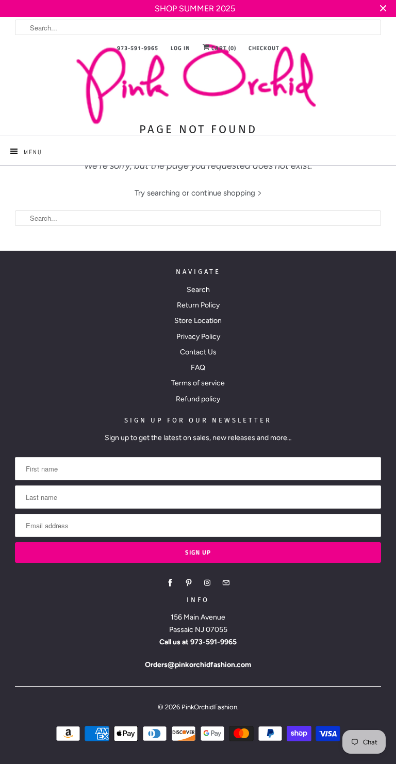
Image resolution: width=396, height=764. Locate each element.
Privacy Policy (198, 336)
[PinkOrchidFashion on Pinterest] (188, 583)
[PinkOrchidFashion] (198, 83)
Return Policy (198, 305)
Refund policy (198, 399)
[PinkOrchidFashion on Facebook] (170, 583)
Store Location (198, 320)
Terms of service (198, 383)
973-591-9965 (137, 48)
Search (198, 289)
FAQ (198, 367)
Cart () (223, 48)
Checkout (264, 48)
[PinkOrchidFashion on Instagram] (207, 583)
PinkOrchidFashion (209, 707)
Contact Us (198, 352)
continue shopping (224, 193)
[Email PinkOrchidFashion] (226, 583)
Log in (180, 48)
